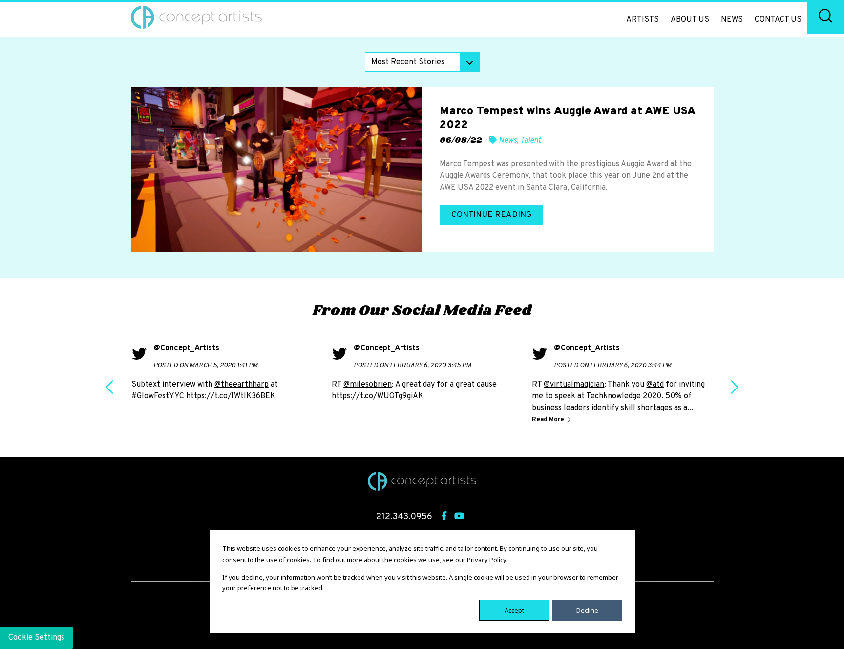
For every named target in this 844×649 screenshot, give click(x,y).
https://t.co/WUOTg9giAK (377, 396)
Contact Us (778, 19)
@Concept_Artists (186, 348)
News (732, 19)
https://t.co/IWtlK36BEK (230, 396)
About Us (690, 19)
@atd (655, 384)
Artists (642, 19)
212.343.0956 (404, 516)
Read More (549, 420)
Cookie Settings (36, 638)
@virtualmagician (574, 384)
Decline (587, 610)
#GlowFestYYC (157, 396)
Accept (514, 610)
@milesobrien (367, 384)
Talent (530, 141)
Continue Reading (491, 215)
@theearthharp (241, 384)
